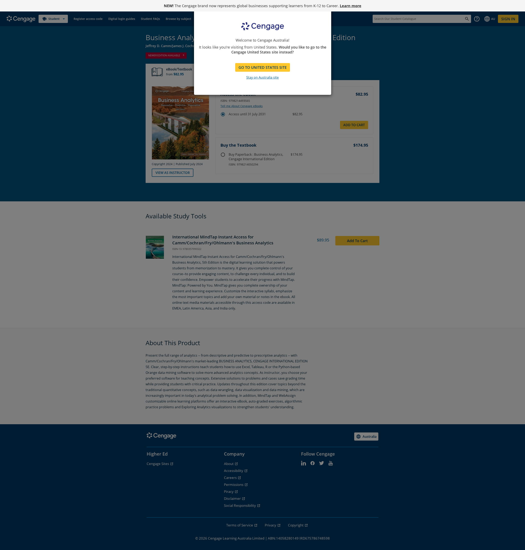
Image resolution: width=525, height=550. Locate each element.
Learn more (350, 5)
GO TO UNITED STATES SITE (263, 67)
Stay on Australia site (262, 77)
